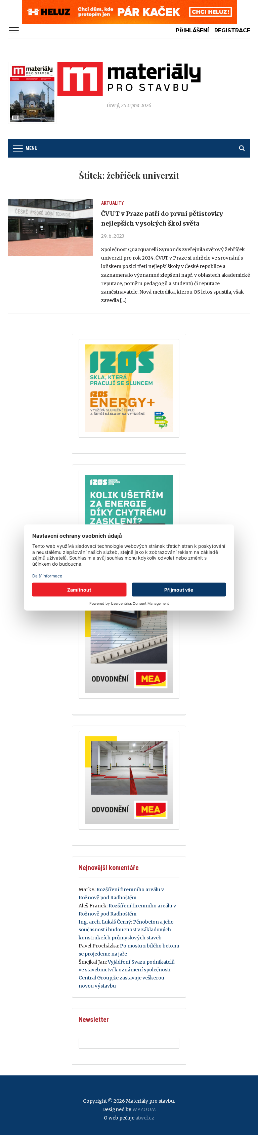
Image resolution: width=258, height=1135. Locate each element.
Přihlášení (192, 30)
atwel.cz (144, 1118)
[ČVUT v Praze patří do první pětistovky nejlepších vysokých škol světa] (50, 227)
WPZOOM (144, 1109)
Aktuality (112, 203)
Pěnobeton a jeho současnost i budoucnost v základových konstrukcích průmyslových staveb (126, 930)
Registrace (232, 30)
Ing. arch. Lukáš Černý (105, 922)
